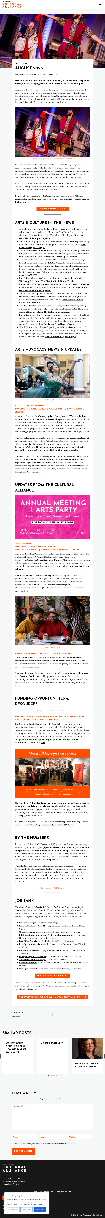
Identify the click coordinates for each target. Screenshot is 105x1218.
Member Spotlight (52, 1043)
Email (44, 1137)
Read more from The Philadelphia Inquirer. (56, 256)
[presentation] (87, 1048)
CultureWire (21, 63)
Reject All (26, 1209)
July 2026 (18, 1015)
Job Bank (40, 907)
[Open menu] (100, 4)
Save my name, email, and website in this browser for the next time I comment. (46, 1143)
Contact (38, 1192)
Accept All (40, 1209)
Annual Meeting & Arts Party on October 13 (48, 99)
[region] (26, 1203)
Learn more (33, 989)
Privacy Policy (64, 1192)
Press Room (49, 1192)
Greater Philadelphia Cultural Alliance (31, 74)
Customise (13, 1209)
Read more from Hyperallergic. (59, 324)
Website (72, 1137)
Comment (18, 1106)
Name (16, 1137)
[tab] (48, 1075)
